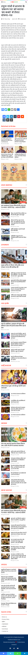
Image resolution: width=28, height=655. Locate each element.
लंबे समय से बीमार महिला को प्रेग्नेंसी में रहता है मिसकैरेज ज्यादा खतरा (18, 460)
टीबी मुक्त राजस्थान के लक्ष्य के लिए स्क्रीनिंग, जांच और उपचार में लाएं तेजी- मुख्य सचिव (18, 274)
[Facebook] (4, 116)
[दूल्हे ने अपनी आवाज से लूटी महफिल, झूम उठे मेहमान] (5, 352)
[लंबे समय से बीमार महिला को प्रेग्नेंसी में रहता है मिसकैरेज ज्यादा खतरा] (5, 460)
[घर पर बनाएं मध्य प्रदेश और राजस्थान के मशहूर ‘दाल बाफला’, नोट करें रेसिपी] (5, 542)
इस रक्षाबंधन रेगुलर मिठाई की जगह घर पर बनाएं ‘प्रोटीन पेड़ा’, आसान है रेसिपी (13, 206)
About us (4, 617)
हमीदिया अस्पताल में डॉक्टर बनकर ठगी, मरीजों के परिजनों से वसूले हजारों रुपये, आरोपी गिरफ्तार (8, 597)
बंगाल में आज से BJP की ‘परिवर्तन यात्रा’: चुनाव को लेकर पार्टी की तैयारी (7, 156)
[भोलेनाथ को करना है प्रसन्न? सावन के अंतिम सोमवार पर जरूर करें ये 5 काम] (5, 410)
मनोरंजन (4, 626)
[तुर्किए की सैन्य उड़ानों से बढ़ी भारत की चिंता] (5, 231)
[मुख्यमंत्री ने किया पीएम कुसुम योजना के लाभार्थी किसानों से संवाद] (5, 282)
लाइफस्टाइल (5, 624)
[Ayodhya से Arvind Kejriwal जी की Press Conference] (7, 134)
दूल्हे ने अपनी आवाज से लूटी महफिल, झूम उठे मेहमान (17, 350)
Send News (5, 629)
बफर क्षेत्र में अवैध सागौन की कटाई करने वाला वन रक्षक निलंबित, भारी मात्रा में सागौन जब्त (8, 588)
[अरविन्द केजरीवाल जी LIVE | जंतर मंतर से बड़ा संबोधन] (21, 149)
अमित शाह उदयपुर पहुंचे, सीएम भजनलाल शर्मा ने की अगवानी (18, 295)
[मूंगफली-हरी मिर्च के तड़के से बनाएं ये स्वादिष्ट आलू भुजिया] (5, 520)
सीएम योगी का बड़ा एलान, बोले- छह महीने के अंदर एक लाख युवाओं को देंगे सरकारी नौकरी (18, 222)
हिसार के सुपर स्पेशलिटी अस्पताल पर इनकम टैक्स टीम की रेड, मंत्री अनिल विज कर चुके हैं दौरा (9, 579)
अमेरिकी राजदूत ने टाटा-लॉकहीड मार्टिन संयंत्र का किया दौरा (18, 237)
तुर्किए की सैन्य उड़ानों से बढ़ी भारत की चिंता (18, 229)
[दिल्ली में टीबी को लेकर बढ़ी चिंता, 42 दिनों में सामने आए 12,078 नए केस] (5, 468)
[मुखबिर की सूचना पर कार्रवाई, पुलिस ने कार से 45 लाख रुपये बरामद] (22, 572)
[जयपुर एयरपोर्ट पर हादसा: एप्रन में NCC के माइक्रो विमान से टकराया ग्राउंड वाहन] (5, 290)
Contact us (5, 631)
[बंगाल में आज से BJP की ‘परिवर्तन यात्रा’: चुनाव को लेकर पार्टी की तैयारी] (7, 149)
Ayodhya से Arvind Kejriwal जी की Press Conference (6, 140)
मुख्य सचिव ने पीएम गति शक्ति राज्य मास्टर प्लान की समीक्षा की (12, 266)
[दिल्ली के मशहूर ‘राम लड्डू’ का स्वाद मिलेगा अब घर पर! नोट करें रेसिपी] (5, 549)
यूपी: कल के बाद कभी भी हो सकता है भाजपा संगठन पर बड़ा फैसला (21, 140)
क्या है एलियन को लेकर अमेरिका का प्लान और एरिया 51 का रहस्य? (19, 358)
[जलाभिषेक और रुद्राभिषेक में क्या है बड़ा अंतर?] (5, 403)
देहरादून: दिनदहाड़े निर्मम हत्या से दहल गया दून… (8, 604)
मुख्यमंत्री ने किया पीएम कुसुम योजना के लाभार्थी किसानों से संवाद (18, 282)
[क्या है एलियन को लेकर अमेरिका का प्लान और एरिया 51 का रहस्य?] (5, 359)
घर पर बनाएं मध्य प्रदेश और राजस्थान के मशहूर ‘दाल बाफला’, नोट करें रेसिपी (17, 541)
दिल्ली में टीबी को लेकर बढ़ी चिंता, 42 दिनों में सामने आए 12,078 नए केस (18, 467)
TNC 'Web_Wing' (6, 19)
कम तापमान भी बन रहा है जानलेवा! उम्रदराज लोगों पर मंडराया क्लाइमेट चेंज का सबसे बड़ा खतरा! (18, 482)
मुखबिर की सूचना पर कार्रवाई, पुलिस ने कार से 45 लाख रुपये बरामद (8, 571)
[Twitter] (7, 116)
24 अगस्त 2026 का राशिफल (18, 415)
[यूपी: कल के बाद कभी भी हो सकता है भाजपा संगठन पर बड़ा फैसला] (21, 134)
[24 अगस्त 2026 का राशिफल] (5, 417)
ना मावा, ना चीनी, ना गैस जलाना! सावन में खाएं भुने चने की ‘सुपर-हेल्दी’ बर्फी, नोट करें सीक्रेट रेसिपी (18, 556)
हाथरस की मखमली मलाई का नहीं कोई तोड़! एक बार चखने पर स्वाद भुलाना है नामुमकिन (19, 526)
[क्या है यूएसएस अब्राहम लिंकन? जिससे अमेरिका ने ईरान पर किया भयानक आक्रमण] (5, 344)
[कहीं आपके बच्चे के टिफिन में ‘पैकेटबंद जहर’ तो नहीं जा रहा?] (5, 453)
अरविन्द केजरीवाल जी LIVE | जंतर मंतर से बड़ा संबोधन (20, 156)
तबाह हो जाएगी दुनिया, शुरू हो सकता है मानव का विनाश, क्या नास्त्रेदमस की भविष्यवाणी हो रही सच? (18, 336)
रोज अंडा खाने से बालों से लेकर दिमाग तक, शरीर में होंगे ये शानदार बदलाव (13, 445)
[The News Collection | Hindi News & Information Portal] (14, 2)
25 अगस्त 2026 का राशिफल (18, 393)
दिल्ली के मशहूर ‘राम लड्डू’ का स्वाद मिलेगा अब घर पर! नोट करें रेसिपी (18, 548)
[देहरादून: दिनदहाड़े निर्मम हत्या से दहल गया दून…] (22, 605)
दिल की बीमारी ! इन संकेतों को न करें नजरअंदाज (18, 473)
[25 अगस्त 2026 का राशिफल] (5, 396)
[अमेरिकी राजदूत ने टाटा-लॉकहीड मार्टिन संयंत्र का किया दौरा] (5, 238)
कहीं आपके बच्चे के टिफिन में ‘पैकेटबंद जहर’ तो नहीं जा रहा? (18, 452)
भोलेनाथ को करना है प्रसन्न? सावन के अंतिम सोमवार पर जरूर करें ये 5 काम (18, 409)
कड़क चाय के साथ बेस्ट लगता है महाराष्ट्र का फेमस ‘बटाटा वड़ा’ (18, 533)
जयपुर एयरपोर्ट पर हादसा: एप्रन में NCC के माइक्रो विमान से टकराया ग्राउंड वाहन (19, 289)
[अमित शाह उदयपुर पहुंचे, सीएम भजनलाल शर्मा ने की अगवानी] (5, 297)
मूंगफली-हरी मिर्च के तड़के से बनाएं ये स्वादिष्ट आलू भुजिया (18, 519)
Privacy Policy (5, 619)
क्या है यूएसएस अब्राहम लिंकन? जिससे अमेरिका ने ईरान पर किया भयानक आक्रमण (19, 344)
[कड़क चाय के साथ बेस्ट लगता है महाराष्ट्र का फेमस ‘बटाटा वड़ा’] (5, 535)
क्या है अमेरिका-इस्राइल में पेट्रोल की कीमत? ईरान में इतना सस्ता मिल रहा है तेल (13, 326)
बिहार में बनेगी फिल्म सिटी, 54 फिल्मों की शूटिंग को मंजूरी (18, 214)
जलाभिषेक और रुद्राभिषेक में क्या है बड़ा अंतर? (18, 401)
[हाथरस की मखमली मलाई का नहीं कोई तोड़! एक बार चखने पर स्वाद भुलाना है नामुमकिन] (5, 527)
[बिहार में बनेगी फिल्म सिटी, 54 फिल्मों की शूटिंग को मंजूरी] (5, 215)
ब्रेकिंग (3, 621)
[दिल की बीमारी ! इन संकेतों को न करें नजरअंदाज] (5, 475)
